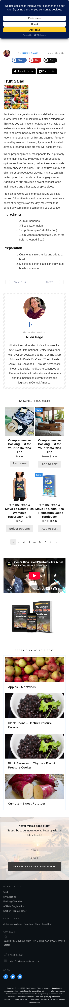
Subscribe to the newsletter (34, 866)
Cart (5, 892)
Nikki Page (30, 53)
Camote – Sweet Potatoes (34, 791)
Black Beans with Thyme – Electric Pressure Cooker (34, 753)
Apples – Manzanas (34, 674)
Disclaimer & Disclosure (49, 999)
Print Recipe (48, 71)
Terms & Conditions (11, 999)
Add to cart (49, 464)
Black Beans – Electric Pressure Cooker (34, 712)
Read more (19, 463)
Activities (8, 924)
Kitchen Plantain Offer (14, 911)
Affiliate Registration (13, 906)
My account (9, 896)
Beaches (28, 924)
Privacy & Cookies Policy (29, 999)
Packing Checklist (12, 901)
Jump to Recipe (25, 71)
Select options (19, 528)
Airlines (18, 924)
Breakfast (47, 924)
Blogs (37, 924)
